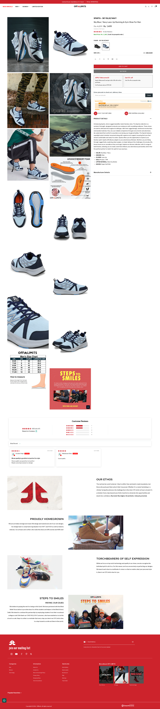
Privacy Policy (36, 675)
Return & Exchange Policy (39, 672)
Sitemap (64, 678)
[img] (16, 451)
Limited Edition (37, 6)
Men (16, 6)
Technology (12, 672)
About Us (35, 667)
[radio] (97, 46)
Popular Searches (14, 693)
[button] (98, 31)
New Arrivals (8, 6)
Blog (63, 675)
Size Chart (149, 53)
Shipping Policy (37, 678)
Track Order (65, 680)
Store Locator (65, 670)
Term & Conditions (37, 680)
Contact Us (35, 670)
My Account (65, 672)
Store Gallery (65, 667)
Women (25, 6)
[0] (155, 6)
